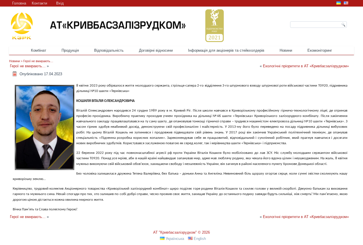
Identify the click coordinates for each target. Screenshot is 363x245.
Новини (286, 50)
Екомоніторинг (319, 50)
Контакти (39, 3)
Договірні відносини (156, 50)
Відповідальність (109, 50)
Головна (19, 3)
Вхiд (60, 3)
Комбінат (38, 50)
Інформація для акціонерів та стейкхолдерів (226, 50)
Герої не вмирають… (38, 61)
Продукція (70, 50)
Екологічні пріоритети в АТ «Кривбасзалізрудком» (306, 66)
